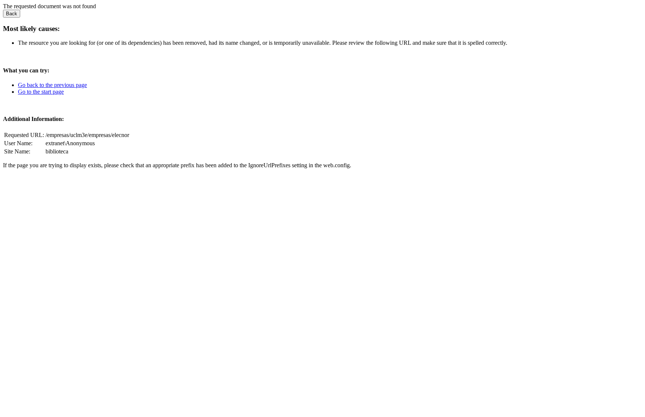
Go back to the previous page (52, 85)
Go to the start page (41, 91)
